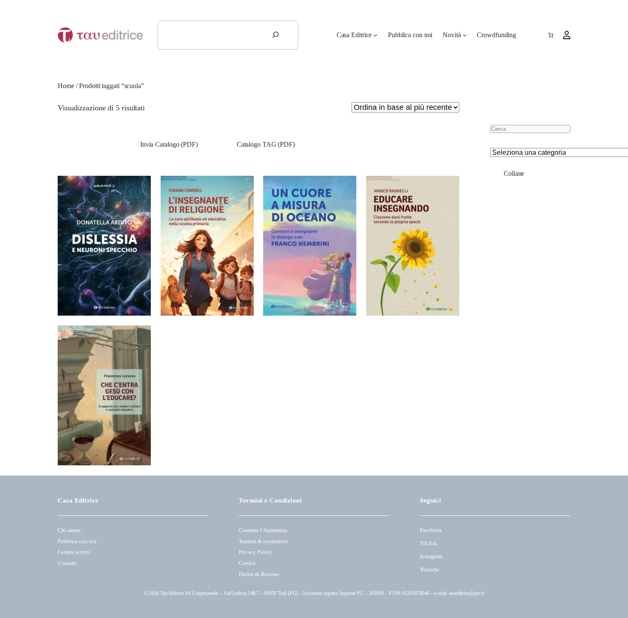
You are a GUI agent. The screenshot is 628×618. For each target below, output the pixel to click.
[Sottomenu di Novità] (465, 35)
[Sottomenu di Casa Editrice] (375, 35)
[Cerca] (275, 35)
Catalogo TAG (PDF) (266, 144)
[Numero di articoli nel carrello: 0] (550, 35)
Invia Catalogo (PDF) (168, 144)
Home (66, 85)
